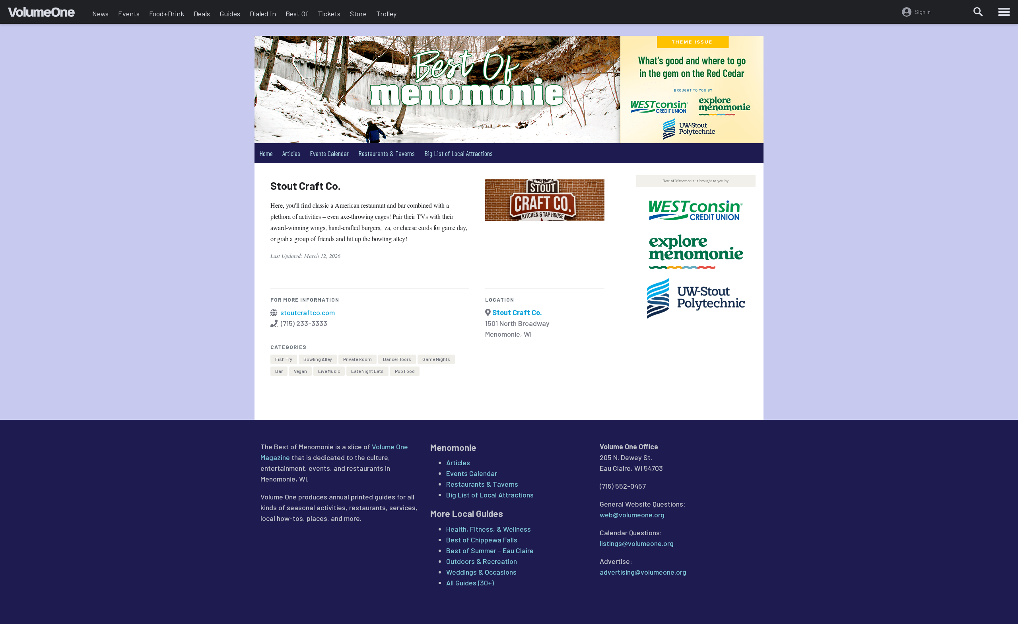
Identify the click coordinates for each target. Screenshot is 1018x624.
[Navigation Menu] (1004, 12)
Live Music (329, 371)
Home (266, 153)
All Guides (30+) (470, 582)
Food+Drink (166, 13)
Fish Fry (283, 359)
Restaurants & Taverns (386, 153)
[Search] (978, 12)
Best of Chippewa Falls (481, 539)
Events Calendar (329, 153)
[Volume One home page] (47, 14)
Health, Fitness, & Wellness (488, 529)
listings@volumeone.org (637, 543)
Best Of (297, 13)
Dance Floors (397, 359)
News (100, 13)
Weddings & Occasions (481, 571)
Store (358, 13)
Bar (279, 371)
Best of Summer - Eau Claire (490, 550)
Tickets (329, 13)
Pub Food (405, 371)
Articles (291, 153)
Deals (202, 13)
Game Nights (436, 359)
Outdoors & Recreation (481, 561)
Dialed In (263, 13)
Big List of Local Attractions (458, 153)
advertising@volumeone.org (643, 571)
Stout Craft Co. (517, 312)
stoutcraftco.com (307, 312)
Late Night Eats (367, 371)
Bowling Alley (317, 359)
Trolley (386, 13)
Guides (230, 13)
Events (129, 13)
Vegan (300, 371)
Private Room (357, 359)
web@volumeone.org (632, 514)
